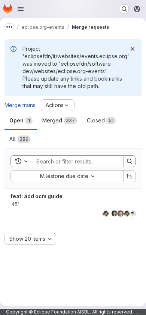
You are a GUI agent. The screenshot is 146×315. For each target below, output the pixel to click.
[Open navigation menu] (21, 9)
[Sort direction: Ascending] (130, 176)
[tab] (20, 120)
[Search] (130, 161)
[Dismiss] (132, 48)
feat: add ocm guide (36, 196)
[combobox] (66, 176)
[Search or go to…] (124, 8)
